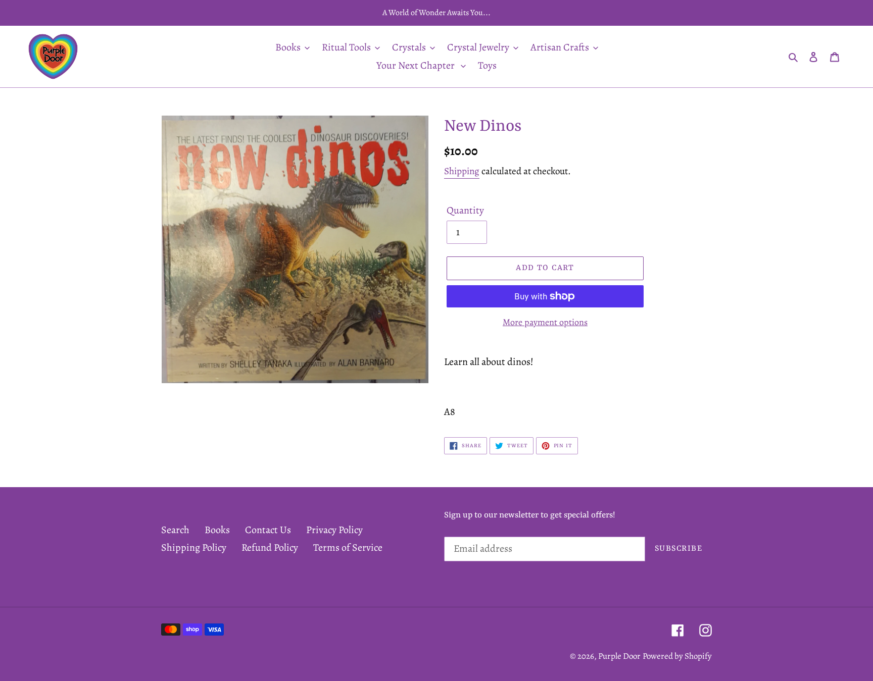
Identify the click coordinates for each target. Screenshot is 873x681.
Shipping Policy (193, 547)
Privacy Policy (334, 530)
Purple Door (619, 656)
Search (175, 530)
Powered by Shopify (677, 656)
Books (217, 530)
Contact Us (268, 530)
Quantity (465, 210)
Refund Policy (269, 547)
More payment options (545, 322)
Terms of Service (347, 547)
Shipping (461, 171)
